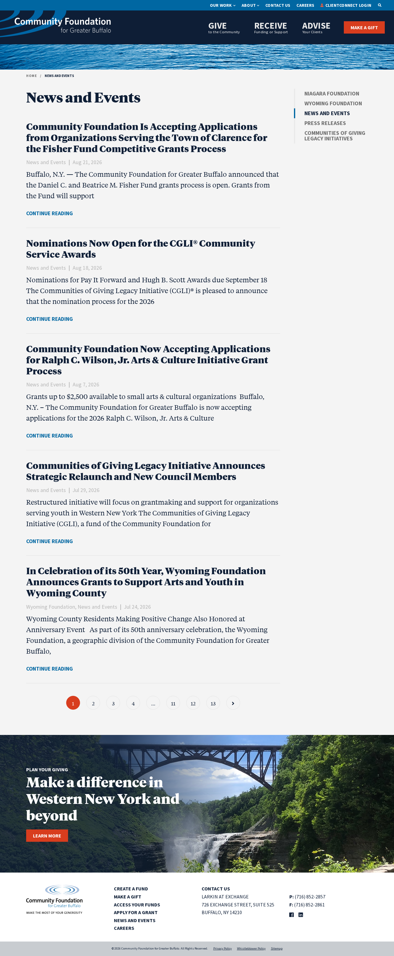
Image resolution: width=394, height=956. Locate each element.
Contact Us (277, 5)
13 (213, 703)
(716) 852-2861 (309, 905)
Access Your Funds (137, 905)
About (249, 5)
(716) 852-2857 (310, 896)
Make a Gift (364, 27)
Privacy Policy (222, 948)
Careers (305, 5)
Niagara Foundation (331, 93)
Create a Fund (131, 888)
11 (173, 703)
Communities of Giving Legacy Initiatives (334, 135)
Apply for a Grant (136, 912)
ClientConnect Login (348, 5)
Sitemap (277, 948)
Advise (316, 27)
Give (224, 27)
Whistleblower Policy (251, 948)
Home (31, 76)
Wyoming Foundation (333, 103)
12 (193, 703)
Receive (271, 27)
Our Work (221, 5)
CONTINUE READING (49, 213)
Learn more (47, 836)
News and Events (327, 113)
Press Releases (325, 123)
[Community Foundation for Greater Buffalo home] (55, 25)
